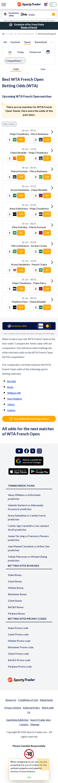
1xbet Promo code (18, 634)
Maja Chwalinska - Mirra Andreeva (29, 133)
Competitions (13, 60)
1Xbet (11, 404)
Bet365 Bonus (16, 607)
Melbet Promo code (19, 640)
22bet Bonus (15, 600)
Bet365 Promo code (19, 660)
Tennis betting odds (25, 34)
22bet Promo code (18, 653)
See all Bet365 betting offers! (31, 418)
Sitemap (34, 724)
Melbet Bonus (16, 587)
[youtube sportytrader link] (19, 451)
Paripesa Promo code (20, 666)
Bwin (10, 387)
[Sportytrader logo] (29, 680)
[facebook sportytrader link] (26, 451)
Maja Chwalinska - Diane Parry (29, 283)
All (5, 42)
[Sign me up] (46, 4)
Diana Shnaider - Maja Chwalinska (29, 152)
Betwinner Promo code (20, 647)
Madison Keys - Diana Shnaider (29, 301)
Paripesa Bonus (16, 613)
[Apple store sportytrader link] (18, 471)
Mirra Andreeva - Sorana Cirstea (29, 245)
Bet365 (11, 381)
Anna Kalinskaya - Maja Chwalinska (29, 208)
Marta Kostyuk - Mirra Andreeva (29, 171)
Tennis (27, 42)
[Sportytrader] (3, 34)
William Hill (14, 392)
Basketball (41, 42)
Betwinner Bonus (17, 594)
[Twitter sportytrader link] (32, 451)
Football (15, 42)
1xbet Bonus (15, 581)
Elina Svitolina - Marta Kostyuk (29, 227)
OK (29, 777)
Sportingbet (14, 398)
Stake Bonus (15, 574)
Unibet (11, 410)
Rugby (54, 42)
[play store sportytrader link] (40, 471)
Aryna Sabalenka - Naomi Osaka (29, 264)
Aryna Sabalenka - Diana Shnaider (29, 189)
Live (43, 69)
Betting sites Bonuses (23, 565)
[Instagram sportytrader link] (39, 451)
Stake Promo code (18, 627)
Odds (11, 34)
